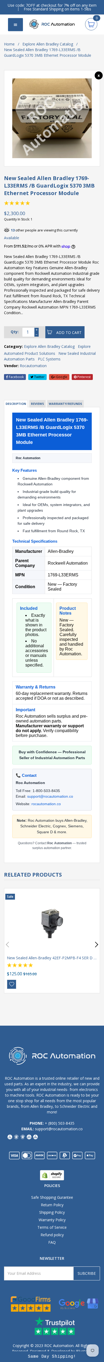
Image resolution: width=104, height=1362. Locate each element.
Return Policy (52, 1204)
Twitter (39, 377)
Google (61, 377)
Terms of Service (52, 1227)
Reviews (37, 404)
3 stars (17, 203)
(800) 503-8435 (61, 1123)
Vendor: (11, 365)
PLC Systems (49, 359)
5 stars (28, 203)
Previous (8, 945)
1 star (6, 203)
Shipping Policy (52, 1212)
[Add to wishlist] (11, 984)
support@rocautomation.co (50, 796)
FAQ (52, 1242)
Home (9, 44)
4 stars (22, 203)
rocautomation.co (46, 804)
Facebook (16, 377)
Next (95, 945)
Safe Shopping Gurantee (52, 1197)
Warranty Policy (52, 1219)
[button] (52, 1356)
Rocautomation (33, 365)
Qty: (15, 331)
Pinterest (84, 377)
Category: (13, 346)
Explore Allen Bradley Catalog (47, 44)
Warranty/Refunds (65, 404)
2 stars (12, 203)
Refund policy (52, 1234)
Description (16, 404)
